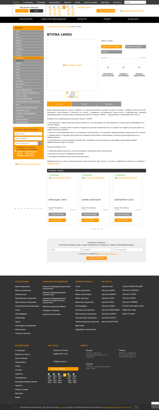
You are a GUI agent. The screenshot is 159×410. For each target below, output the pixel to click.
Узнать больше (57, 214)
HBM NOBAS (20, 84)
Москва (16, 2)
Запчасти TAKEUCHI (130, 290)
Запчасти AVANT (108, 290)
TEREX (18, 78)
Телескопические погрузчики (27, 306)
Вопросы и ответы (22, 354)
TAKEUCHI (19, 81)
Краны (18, 322)
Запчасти (82, 19)
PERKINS (19, 87)
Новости (67, 2)
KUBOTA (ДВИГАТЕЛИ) (24, 90)
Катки (17, 310)
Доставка (105, 2)
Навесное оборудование (53, 19)
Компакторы (20, 329)
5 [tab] (28, 208)
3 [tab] (22, 208)
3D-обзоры (133, 19)
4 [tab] (25, 208)
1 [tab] (15, 208)
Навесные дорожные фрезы (54, 306)
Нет (36, 11)
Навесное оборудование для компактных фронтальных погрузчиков (54, 300)
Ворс (18, 105)
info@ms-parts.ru (60, 361)
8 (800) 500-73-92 (60, 354)
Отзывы (18, 370)
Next (43, 185)
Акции (77, 2)
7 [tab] (35, 208)
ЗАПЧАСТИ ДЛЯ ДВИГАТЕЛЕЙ (26, 107)
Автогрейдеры (21, 314)
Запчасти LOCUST (109, 318)
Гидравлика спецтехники (85, 329)
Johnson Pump (22, 122)
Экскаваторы (20, 294)
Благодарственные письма (26, 382)
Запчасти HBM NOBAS (111, 310)
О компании (28, 2)
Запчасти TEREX (129, 294)
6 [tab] (32, 208)
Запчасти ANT (107, 286)
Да (22, 11)
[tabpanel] (28, 184)
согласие (62, 407)
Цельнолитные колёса (52, 314)
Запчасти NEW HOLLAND (132, 286)
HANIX (18, 69)
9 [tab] (41, 208)
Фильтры (19, 116)
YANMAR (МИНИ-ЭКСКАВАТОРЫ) (28, 102)
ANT (17, 34)
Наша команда (21, 358)
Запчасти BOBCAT (109, 294)
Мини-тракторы (82, 298)
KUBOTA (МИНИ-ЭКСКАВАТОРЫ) (27, 93)
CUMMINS (19, 49)
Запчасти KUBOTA (109, 314)
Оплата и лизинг (90, 2)
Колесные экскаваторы (85, 310)
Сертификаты (21, 378)
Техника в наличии (22, 333)
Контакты (117, 2)
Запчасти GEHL (108, 302)
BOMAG (18, 43)
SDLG (18, 72)
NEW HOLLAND (21, 96)
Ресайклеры (20, 318)
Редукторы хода (22, 110)
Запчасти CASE (108, 298)
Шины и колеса (22, 119)
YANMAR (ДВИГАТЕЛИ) (24, 99)
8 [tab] (38, 208)
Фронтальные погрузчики (25, 302)
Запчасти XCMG (129, 298)
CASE (18, 66)
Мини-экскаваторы (23, 290)
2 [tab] (19, 208)
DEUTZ (18, 52)
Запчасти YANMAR (130, 302)
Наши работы (54, 2)
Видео (17, 397)
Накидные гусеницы (51, 310)
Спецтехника (26, 19)
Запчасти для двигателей (132, 306)
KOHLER (19, 46)
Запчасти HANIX (108, 306)
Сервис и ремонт (84, 281)
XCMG (18, 31)
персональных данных (107, 254)
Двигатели (79, 326)
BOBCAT (19, 40)
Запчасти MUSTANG (110, 322)
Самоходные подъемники (25, 326)
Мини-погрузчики (22, 286)
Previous (14, 185)
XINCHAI (19, 64)
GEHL (18, 75)
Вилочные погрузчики (84, 302)
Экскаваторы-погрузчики (25, 298)
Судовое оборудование (26, 113)
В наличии (41, 2)
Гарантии (19, 374)
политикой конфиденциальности (26, 154)
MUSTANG (19, 58)
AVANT (18, 37)
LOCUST (19, 55)
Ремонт (107, 19)
